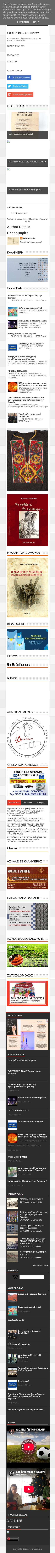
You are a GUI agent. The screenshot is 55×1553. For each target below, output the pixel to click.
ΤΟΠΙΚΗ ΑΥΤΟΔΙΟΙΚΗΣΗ (16, 41)
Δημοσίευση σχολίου (19, 213)
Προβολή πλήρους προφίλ (31, 242)
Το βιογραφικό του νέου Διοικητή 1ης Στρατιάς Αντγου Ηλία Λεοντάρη (33, 1214)
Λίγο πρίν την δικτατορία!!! (31, 1199)
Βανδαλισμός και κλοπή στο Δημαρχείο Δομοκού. (32, 1226)
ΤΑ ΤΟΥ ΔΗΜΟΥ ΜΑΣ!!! (18, 1110)
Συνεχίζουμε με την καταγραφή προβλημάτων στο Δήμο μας (22, 1085)
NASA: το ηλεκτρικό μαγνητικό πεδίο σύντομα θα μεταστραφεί (32, 1135)
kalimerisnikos (29, 238)
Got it (35, 22)
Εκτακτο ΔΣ (23, 1381)
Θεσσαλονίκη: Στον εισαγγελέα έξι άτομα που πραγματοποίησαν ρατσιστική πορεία (26, 838)
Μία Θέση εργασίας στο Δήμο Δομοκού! (26, 1409)
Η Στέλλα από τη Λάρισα (19, 1344)
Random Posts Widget (40, 1265)
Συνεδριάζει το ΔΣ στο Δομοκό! (22, 1060)
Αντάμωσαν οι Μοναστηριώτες (32, 1097)
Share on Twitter (20, 86)
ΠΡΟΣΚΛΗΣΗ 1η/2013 (17, 1157)
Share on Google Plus (22, 94)
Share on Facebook (21, 78)
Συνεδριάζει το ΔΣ (16, 1320)
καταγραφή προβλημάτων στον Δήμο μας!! (27, 1181)
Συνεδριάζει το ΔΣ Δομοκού (30, 1121)
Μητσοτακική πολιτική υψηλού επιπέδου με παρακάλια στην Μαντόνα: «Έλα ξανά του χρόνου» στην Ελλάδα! (25, 810)
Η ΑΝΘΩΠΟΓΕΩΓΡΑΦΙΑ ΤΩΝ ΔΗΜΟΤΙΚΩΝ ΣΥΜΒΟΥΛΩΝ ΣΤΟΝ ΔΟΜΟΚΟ (32, 1241)
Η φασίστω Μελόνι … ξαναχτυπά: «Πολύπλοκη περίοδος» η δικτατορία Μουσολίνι (27, 830)
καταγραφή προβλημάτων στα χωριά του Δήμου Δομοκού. (32, 1169)
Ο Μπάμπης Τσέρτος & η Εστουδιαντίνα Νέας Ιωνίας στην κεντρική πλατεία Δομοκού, (26, 1396)
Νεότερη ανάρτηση (15, 219)
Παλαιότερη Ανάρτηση (38, 219)
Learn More (23, 22)
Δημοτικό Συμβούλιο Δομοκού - (32, 1294)
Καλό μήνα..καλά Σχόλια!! (30, 1307)
